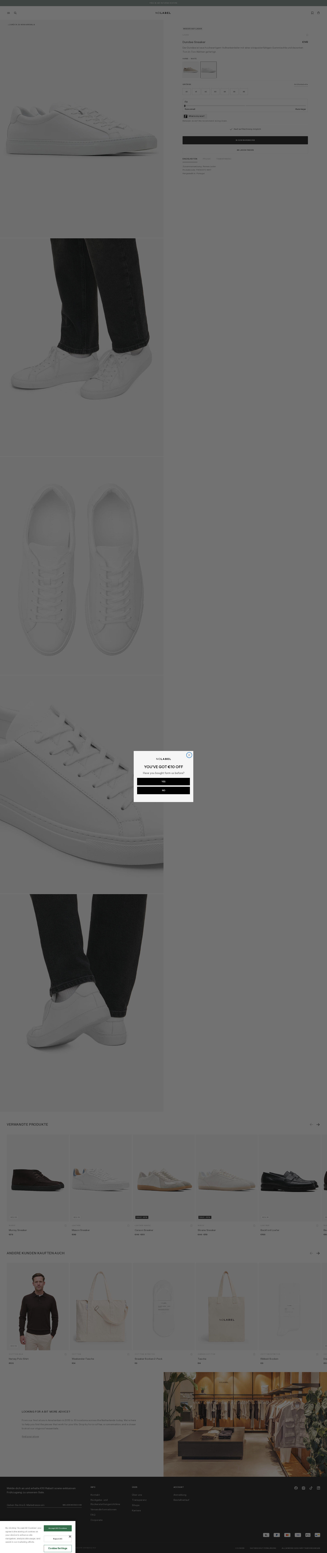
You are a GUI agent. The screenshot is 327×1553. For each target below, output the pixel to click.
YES (163, 781)
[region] (37, 1537)
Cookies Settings (57, 1548)
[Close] (70, 1536)
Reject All (57, 1539)
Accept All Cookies (58, 1528)
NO (163, 790)
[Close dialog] (189, 755)
